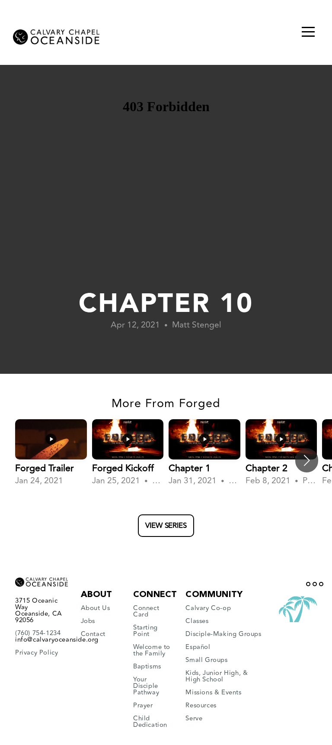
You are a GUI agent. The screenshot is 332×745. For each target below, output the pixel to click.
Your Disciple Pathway (146, 685)
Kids (191, 673)
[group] (51, 453)
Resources (200, 705)
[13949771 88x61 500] (298, 622)
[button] (307, 460)
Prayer (143, 705)
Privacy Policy (36, 653)
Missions (198, 692)
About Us (95, 608)
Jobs (89, 621)
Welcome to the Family (151, 650)
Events (231, 692)
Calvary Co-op (208, 608)
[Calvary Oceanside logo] (56, 34)
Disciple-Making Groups (223, 634)
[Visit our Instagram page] (321, 584)
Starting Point (145, 631)
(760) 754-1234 (38, 633)
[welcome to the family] (134, 660)
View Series (165, 525)
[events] (243, 692)
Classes (196, 621)
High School (204, 679)
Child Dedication (150, 721)
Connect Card (146, 611)
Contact (93, 634)
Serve (193, 718)
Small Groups (206, 660)
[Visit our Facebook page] (308, 584)
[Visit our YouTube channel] (315, 584)
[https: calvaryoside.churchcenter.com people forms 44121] (134, 621)
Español (197, 647)
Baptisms (147, 666)
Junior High (221, 673)
